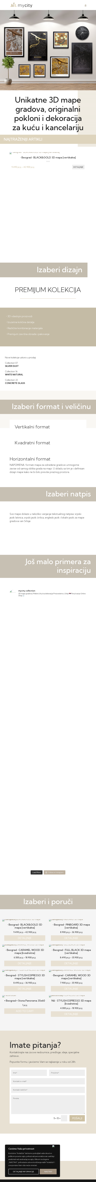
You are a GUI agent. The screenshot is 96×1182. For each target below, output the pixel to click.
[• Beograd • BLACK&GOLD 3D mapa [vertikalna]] (35, 152)
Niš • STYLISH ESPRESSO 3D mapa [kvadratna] (71, 1002)
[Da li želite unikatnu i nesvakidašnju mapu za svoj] (28, 767)
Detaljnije (78, 167)
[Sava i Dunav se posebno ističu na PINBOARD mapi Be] (67, 790)
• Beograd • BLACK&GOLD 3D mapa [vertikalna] (48, 157)
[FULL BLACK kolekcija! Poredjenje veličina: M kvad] (28, 655)
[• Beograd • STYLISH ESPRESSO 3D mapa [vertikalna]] (24, 970)
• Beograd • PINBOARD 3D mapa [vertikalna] (71, 926)
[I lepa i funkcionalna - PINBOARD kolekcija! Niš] (67, 632)
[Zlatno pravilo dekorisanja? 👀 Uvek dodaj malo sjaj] (67, 700)
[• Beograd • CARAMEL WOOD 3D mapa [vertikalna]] (71, 970)
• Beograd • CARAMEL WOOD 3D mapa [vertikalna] (71, 977)
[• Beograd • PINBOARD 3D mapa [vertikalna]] (71, 919)
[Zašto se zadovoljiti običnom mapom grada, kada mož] (28, 857)
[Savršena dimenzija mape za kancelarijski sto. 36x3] (28, 790)
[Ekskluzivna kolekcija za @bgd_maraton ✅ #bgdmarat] (28, 632)
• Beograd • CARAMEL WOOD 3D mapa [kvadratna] (25, 951)
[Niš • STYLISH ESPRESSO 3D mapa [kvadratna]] (71, 995)
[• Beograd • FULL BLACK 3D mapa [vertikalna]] (71, 944)
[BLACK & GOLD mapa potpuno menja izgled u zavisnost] (28, 677)
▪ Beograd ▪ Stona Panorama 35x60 (24, 1000)
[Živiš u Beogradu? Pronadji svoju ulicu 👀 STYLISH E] (28, 812)
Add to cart (25, 1011)
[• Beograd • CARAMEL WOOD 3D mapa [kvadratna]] (24, 944)
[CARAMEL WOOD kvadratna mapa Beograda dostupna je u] (67, 835)
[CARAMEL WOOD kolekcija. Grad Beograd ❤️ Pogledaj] (28, 700)
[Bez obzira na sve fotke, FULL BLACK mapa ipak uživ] (28, 722)
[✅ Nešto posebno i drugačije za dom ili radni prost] (28, 745)
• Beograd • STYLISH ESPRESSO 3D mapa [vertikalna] (25, 977)
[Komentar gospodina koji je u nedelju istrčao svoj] (67, 610)
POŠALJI (77, 1118)
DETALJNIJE (25, 938)
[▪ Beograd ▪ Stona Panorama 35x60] (9, 995)
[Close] (55, 1146)
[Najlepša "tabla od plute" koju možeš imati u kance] (67, 677)
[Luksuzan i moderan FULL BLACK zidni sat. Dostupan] (67, 857)
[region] (32, 1161)
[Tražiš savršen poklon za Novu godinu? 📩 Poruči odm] (28, 610)
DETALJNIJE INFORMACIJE (23, 1171)
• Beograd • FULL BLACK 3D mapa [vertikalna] (71, 951)
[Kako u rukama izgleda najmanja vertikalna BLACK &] (28, 835)
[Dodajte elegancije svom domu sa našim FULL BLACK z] (67, 745)
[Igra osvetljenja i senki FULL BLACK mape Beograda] (67, 812)
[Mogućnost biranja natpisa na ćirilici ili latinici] (67, 722)
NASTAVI (48, 1171)
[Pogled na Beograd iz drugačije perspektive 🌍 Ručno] (67, 767)
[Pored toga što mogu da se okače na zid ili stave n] (67, 655)
